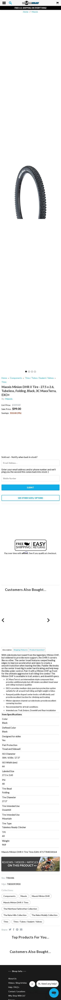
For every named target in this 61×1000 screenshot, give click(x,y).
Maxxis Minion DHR (41, 896)
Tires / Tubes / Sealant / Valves (39, 378)
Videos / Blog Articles (17, 983)
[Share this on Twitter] (9, 929)
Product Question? (37, 650)
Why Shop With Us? (16, 996)
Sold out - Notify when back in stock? (19, 457)
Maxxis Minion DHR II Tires (15, 902)
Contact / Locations (16, 991)
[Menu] (4, 3)
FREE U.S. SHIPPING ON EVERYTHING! (30, 7)
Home (4, 378)
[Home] (30, 3)
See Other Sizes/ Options (30, 497)
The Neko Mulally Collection (44, 915)
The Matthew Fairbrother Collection (20, 908)
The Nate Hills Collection (15, 915)
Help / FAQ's (13, 987)
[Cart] (57, 4)
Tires (3, 382)
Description (7, 650)
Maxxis (35, 12)
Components (16, 378)
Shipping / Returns (21, 650)
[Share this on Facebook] (13, 929)
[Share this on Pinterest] (16, 929)
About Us (12, 978)
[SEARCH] (10, 3)
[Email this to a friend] (20, 929)
